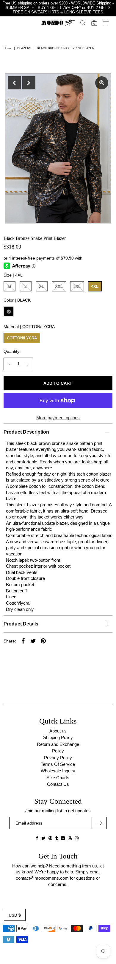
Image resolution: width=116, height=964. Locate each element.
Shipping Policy (58, 737)
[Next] (28, 82)
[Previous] (14, 82)
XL (41, 286)
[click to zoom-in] (101, 82)
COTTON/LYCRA (22, 338)
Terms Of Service (58, 764)
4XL (94, 286)
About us (58, 730)
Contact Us (58, 784)
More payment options (58, 417)
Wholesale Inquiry (58, 770)
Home (8, 48)
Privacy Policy (58, 757)
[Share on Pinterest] (43, 640)
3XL (77, 286)
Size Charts (57, 777)
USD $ (15, 915)
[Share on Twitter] (33, 640)
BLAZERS (24, 48)
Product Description (26, 431)
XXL (59, 286)
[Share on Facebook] (23, 640)
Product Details (21, 623)
